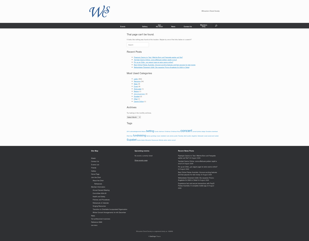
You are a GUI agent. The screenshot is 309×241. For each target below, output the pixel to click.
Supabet (137, 96)
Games (148, 136)
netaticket (163, 136)
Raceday (180, 136)
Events (122, 26)
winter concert (172, 140)
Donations (209, 131)
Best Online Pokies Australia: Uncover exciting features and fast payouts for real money (165, 65)
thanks (139, 140)
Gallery (144, 26)
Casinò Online (139, 101)
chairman (161, 131)
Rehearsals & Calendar (101, 203)
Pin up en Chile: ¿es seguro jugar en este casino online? (153, 62)
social (205, 136)
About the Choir (98, 180)
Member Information (98, 187)
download (215, 131)
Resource (137, 81)
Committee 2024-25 (99, 193)
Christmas (167, 131)
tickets (143, 140)
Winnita (161, 140)
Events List (95, 164)
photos (172, 136)
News (173, 26)
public (136, 79)
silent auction (187, 136)
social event (211, 136)
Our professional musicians (100, 219)
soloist (216, 136)
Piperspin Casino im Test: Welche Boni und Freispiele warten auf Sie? (158, 57)
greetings (153, 136)
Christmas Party (175, 131)
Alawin (93, 158)
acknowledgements (135, 131)
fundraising (139, 135)
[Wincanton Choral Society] (99, 11)
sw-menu (94, 225)
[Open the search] (216, 25)
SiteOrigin (153, 236)
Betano (136, 91)
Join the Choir (96, 177)
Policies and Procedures (101, 199)
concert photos (197, 131)
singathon (194, 136)
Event (136, 86)
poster (176, 136)
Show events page (141, 160)
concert (186, 130)
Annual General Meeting (101, 190)
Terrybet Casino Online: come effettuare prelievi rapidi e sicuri (155, 60)
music (158, 136)
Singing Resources (99, 206)
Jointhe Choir (159, 26)
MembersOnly (203, 26)
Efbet (136, 99)
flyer (131, 136)
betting (150, 131)
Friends (93, 168)
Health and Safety (99, 196)
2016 (128, 131)
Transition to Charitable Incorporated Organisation (110, 209)
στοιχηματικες (139, 94)
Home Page (95, 174)
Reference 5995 (96, 222)
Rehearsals (98, 184)
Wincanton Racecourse (151, 140)
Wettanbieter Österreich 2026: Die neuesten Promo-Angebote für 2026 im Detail (161, 67)
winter (165, 140)
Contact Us (188, 26)
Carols (156, 131)
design (203, 131)
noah (167, 136)
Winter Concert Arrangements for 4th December (109, 212)
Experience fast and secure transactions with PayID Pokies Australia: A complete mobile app (196, 184)
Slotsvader (137, 89)
